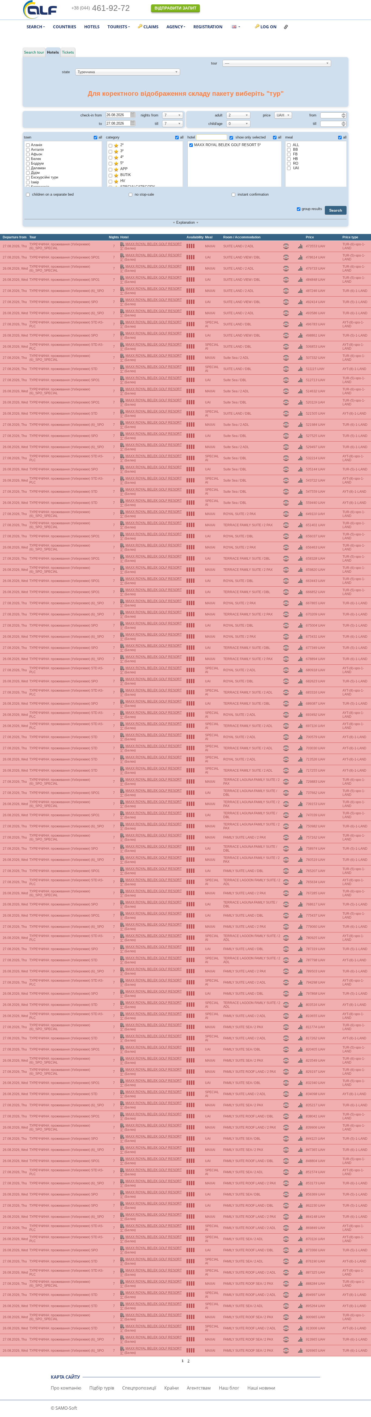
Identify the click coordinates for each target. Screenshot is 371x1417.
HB (295, 159)
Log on (268, 26)
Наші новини (261, 1388)
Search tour (34, 52)
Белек (36, 159)
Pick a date (132, 114)
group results (312, 209)
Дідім (35, 173)
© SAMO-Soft (64, 1408)
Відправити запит (175, 8)
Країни (171, 1388)
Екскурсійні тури (44, 177)
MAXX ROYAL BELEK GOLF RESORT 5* (227, 145)
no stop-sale (144, 194)
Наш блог (229, 1388)
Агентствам (199, 1388)
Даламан (38, 168)
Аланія (36, 145)
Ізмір (35, 182)
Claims (150, 26)
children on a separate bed (52, 194)
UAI (295, 168)
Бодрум (37, 163)
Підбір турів (101, 1388)
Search (335, 210)
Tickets (68, 52)
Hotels (91, 26)
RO (295, 163)
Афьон (36, 154)
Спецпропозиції (139, 1388)
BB (295, 149)
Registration (207, 26)
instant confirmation (253, 194)
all (100, 137)
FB (295, 154)
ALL (295, 145)
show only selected (250, 137)
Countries (64, 26)
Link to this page (286, 27)
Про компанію (66, 1388)
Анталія (37, 149)
